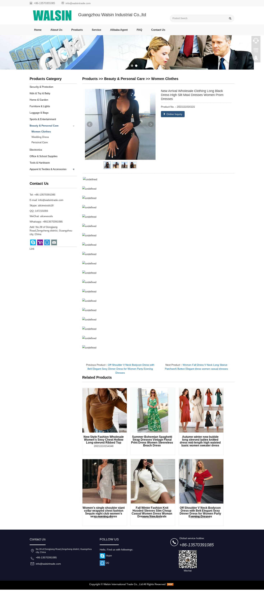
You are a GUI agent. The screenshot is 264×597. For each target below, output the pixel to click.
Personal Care (39, 142)
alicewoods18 (46, 205)
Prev (89, 124)
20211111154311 (103, 517)
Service (96, 29)
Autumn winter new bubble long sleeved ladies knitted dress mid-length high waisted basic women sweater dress (200, 441)
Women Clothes (164, 79)
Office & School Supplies (43, 156)
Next (151, 124)
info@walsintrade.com (78, 3)
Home (37, 29)
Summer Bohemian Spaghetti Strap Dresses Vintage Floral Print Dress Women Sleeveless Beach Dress (152, 441)
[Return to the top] (255, 59)
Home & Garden (39, 99)
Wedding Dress (40, 137)
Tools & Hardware (40, 162)
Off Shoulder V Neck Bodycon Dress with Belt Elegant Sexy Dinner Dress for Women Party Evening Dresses (120, 368)
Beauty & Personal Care (124, 79)
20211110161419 (200, 517)
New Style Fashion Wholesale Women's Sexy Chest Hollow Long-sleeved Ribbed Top (104, 439)
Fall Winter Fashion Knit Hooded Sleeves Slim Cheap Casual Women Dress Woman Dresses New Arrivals (152, 512)
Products (77, 29)
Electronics (36, 149)
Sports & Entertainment (43, 119)
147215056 (41, 210)
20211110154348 (104, 446)
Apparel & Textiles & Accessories (48, 169)
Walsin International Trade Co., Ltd (123, 584)
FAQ (139, 29)
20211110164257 (152, 517)
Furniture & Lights (40, 106)
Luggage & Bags (39, 112)
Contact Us (158, 29)
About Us (56, 29)
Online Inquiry (174, 114)
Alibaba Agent (119, 29)
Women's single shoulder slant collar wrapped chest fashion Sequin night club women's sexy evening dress (104, 512)
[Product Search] (230, 18)
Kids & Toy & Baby (40, 93)
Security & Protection (41, 86)
